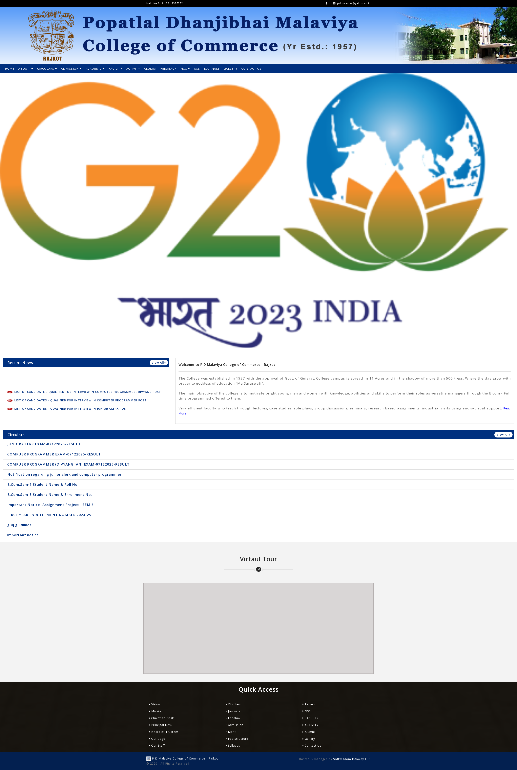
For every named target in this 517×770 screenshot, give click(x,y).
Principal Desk (161, 725)
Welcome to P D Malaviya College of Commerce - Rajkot (227, 364)
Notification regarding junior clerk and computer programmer (64, 474)
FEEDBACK (168, 68)
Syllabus (233, 745)
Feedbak (234, 718)
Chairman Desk (162, 718)
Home (9, 68)
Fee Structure (237, 739)
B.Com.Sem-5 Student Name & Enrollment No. (49, 494)
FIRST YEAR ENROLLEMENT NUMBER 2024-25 (49, 514)
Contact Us (251, 68)
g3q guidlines (19, 524)
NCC (184, 68)
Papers (309, 704)
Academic (94, 68)
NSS (197, 68)
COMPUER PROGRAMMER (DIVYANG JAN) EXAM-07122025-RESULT (68, 464)
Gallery (230, 68)
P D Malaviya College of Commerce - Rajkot (185, 758)
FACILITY (115, 68)
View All (158, 362)
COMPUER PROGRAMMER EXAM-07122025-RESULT (52, 400)
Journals (212, 68)
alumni (150, 68)
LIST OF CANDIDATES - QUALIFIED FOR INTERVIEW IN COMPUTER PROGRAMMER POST (80, 374)
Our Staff (157, 745)
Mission (156, 711)
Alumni (309, 732)
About (24, 68)
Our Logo (157, 739)
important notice (23, 535)
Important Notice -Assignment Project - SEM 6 (50, 504)
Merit (231, 732)
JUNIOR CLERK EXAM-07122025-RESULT (44, 391)
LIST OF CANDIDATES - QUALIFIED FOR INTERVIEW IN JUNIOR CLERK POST (70, 383)
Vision (155, 704)
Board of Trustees (164, 732)
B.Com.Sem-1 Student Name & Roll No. (43, 484)
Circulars (46, 68)
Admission (70, 68)
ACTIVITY (133, 68)
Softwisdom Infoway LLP (351, 759)
